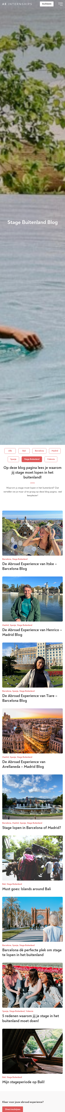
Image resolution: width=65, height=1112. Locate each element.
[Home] (17, 3)
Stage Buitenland (31, 459)
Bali (24, 451)
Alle (10, 451)
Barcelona (39, 451)
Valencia (51, 459)
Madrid (55, 451)
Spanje (13, 459)
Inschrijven (46, 4)
